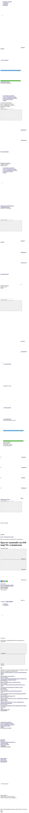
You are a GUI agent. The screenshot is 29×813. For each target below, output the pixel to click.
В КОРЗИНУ (3, 589)
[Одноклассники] (3, 581)
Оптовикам (3, 745)
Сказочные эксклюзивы (6, 722)
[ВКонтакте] (1, 581)
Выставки (3, 739)
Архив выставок (4, 743)
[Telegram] (5, 581)
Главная (2, 534)
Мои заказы (3, 759)
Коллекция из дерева (5, 725)
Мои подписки (4, 760)
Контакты (3, 741)
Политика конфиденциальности (8, 742)
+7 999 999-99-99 (7, 419)
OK (1, 811)
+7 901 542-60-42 (4, 60)
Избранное (23, 558)
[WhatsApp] (7, 581)
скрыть (2, 663)
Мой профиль (4, 758)
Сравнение (23, 569)
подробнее (3, 653)
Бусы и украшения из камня (7, 536)
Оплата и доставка (5, 744)
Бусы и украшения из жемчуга (8, 724)
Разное (2, 727)
